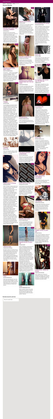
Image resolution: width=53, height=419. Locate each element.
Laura (4, 276)
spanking (5, 148)
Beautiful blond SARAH (25, 21)
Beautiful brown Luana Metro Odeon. (9, 69)
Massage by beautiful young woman (24, 153)
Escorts (4, 3)
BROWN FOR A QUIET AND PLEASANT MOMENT (10, 29)
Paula (20, 286)
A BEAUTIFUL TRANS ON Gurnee (41, 270)
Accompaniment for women (42, 23)
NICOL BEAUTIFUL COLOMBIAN (40, 176)
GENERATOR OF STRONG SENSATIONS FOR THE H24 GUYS (26, 82)
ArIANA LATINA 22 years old (41, 231)
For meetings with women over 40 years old (41, 80)
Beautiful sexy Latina (24, 218)
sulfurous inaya (7, 246)
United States (9, 3)
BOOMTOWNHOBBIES (7, 1)
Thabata (5, 102)
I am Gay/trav (38, 201)
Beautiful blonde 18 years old (25, 242)
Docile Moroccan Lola (24, 183)
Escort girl (37, 54)
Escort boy (38, 137)
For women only (39, 106)
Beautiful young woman (25, 57)
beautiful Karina (23, 117)
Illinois (14, 3)
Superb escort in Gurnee (9, 183)
